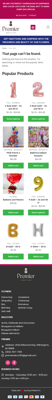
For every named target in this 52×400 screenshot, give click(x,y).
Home (4, 48)
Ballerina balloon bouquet (38, 154)
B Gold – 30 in (13, 246)
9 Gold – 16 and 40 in (38, 201)
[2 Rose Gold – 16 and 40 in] (38, 90)
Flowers (13, 197)
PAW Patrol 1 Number (13, 154)
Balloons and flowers (13, 199)
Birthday (8, 150)
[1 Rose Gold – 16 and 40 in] (13, 90)
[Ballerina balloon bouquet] (38, 137)
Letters (15, 244)
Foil (9, 103)
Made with (16, 390)
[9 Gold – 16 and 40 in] (38, 183)
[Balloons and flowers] (13, 183)
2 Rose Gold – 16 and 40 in (38, 107)
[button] (33, 27)
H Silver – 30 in (38, 246)
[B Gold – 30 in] (13, 230)
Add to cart (13, 165)
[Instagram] (7, 362)
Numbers (16, 103)
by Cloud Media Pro (32, 390)
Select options (13, 119)
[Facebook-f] (14, 362)
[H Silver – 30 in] (38, 230)
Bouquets (18, 150)
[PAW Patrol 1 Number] (13, 137)
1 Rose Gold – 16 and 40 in (13, 107)
